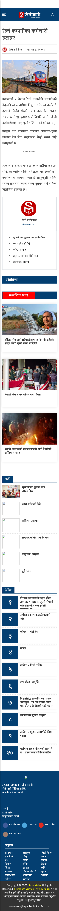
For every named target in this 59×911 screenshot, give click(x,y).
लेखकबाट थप (28, 224)
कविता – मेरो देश (29, 631)
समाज (26, 868)
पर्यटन (8, 879)
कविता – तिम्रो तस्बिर (31, 665)
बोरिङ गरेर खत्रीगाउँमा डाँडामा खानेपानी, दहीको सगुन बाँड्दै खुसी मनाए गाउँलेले (29, 342)
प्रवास (44, 856)
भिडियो (44, 875)
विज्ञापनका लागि (10, 816)
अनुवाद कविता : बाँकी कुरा (25, 256)
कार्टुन (44, 860)
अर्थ (6, 860)
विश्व (25, 856)
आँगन (25, 864)
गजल (23, 648)
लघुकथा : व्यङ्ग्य (21, 262)
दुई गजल (26, 571)
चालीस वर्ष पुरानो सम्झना (33, 715)
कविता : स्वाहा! (20, 250)
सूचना (44, 871)
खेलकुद (26, 853)
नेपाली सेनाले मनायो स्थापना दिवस (23, 394)
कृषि (43, 868)
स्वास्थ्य (8, 871)
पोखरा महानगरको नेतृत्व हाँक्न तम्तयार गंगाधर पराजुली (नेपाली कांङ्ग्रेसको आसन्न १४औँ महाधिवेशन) (36, 604)
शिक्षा (7, 868)
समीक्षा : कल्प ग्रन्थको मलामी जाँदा (35, 617)
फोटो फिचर (46, 853)
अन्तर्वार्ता (27, 875)
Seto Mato (34, 885)
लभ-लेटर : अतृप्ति (29, 682)
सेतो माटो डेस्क (15, 50)
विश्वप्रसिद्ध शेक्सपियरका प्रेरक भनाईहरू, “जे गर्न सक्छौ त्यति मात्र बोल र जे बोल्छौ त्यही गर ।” (36, 702)
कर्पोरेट (26, 879)
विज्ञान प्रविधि (29, 871)
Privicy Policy (43, 889)
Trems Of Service (24, 889)
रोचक (44, 864)
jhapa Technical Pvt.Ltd (35, 906)
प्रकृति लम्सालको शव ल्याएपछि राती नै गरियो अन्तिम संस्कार (28, 451)
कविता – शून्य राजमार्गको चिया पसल (36, 734)
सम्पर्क (5, 809)
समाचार (9, 853)
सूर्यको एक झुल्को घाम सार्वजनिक (29, 238)
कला (25, 860)
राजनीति (9, 856)
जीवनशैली (10, 875)
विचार (8, 864)
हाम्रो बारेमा (7, 812)
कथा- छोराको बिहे (21, 244)
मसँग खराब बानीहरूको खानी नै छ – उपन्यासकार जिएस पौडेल (36, 751)
